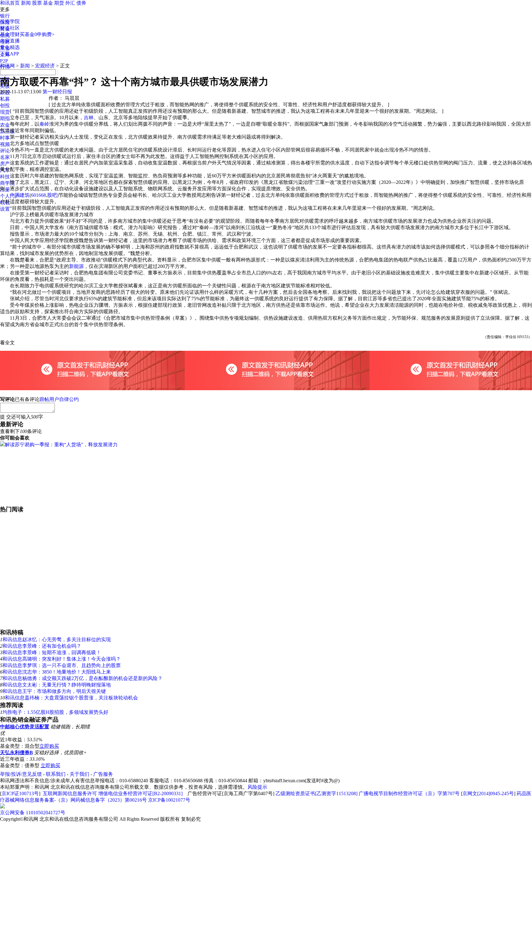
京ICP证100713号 (20, 793)
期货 (59, 3)
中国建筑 (20, 195)
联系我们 (56, 774)
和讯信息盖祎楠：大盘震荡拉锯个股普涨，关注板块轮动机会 (71, 697)
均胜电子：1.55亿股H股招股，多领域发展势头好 (55, 712)
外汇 (70, 3)
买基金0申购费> (37, 34)
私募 (5, 99)
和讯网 (7, 65)
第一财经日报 (57, 91)
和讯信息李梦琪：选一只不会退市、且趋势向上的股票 (61, 665)
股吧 (52, 195)
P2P (4, 60)
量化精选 (10, 47)
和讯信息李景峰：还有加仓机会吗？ (41, 646)
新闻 (26, 3)
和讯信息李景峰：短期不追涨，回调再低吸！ (51, 652)
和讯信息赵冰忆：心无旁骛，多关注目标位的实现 (56, 639)
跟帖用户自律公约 (59, 399)
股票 (37, 3)
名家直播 (10, 40)
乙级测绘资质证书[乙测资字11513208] (316, 793)
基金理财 (10, 34)
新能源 (76, 266)
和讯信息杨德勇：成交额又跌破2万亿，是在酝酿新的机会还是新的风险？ (82, 678)
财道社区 (10, 27)
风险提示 (257, 787)
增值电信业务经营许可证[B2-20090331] (140, 793)
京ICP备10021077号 (169, 800)
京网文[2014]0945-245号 (488, 793)
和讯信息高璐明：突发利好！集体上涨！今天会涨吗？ (61, 659)
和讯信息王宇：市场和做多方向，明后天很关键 (54, 691)
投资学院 (10, 21)
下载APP (9, 53)
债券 (81, 3)
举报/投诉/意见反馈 (21, 774)
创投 (5, 105)
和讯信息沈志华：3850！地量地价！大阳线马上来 (56, 671)
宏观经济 (45, 65)
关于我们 (79, 774)
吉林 (89, 117)
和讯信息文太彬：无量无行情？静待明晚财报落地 (56, 684)
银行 (5, 15)
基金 (48, 3)
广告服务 (103, 774)
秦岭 (44, 124)
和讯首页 (10, 3)
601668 (38, 195)
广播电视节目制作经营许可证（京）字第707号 (409, 793)
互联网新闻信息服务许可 (70, 793)
